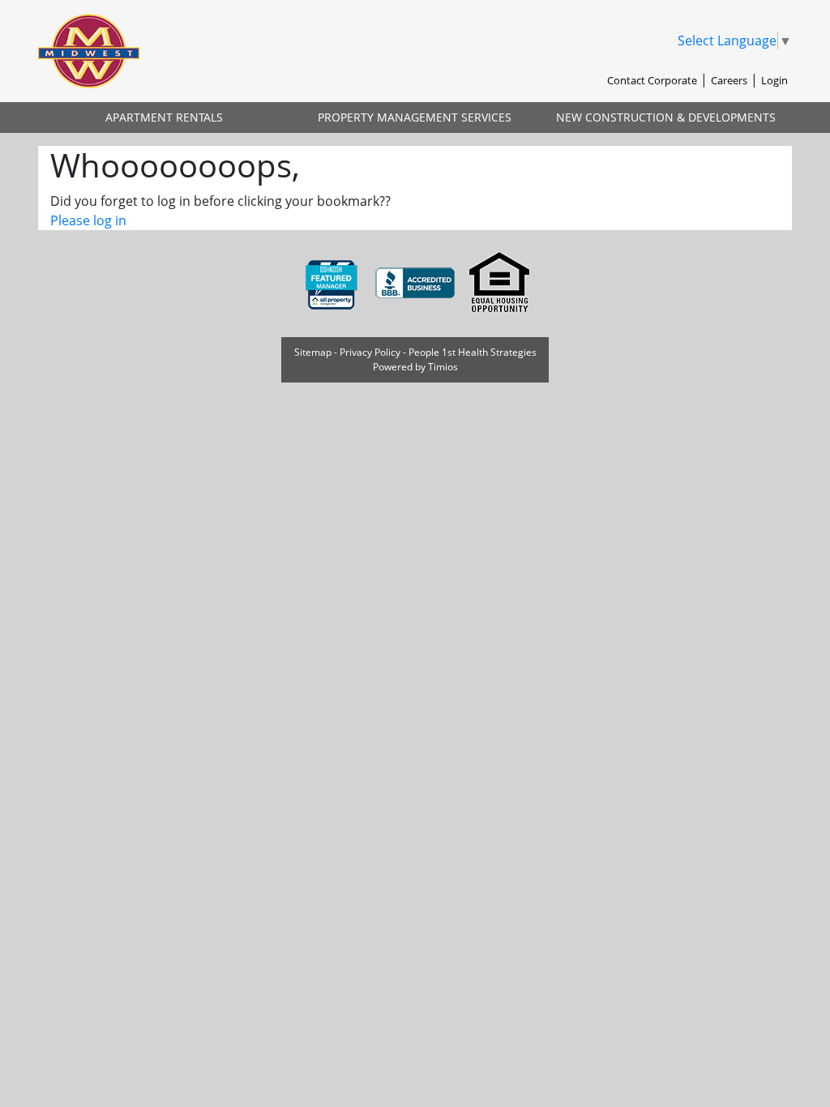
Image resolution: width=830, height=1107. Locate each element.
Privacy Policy (370, 352)
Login (774, 80)
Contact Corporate (652, 80)
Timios (443, 367)
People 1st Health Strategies (473, 352)
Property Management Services (414, 117)
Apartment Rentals (164, 117)
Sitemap (313, 352)
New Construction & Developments (666, 117)
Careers (729, 80)
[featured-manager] (332, 282)
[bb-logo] (416, 282)
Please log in (88, 220)
